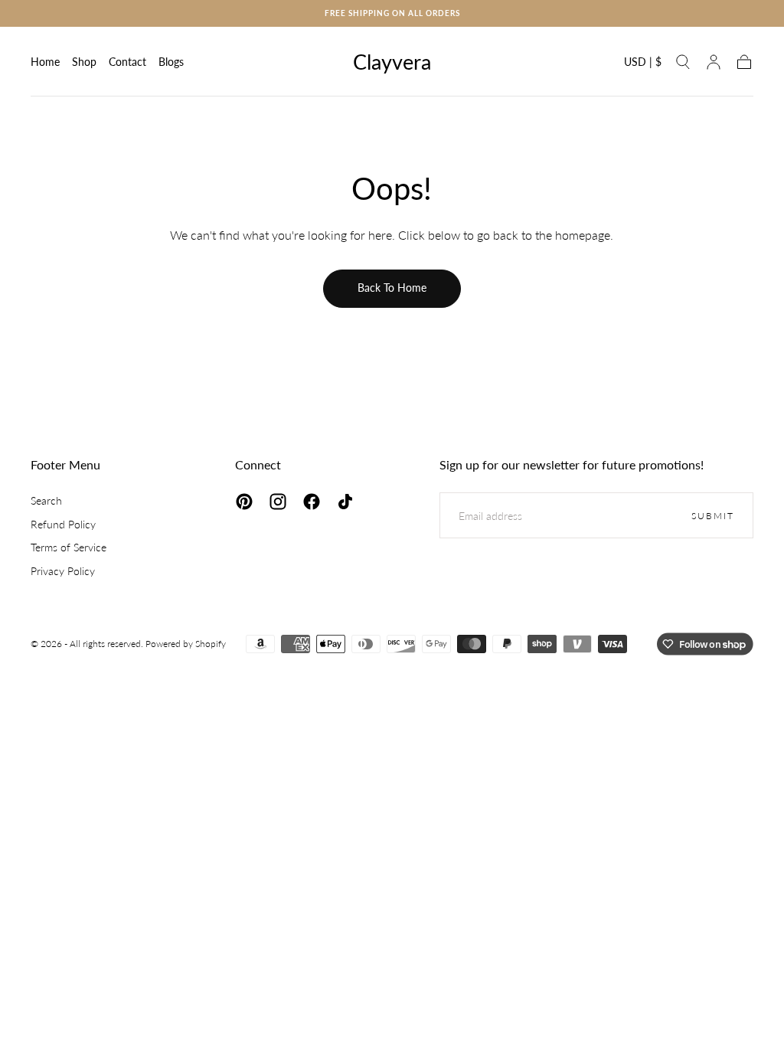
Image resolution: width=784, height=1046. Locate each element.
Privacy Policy (63, 570)
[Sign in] (713, 62)
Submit (712, 515)
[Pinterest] (244, 501)
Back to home (392, 287)
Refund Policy (63, 524)
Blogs (171, 62)
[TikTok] (345, 501)
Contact (127, 62)
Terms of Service (68, 547)
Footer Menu (65, 464)
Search (46, 500)
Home (45, 62)
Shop (84, 62)
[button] (643, 65)
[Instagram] (278, 501)
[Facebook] (311, 501)
